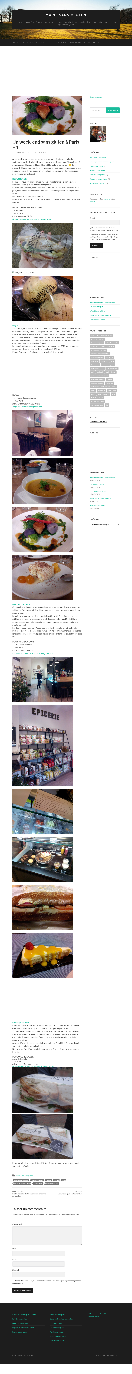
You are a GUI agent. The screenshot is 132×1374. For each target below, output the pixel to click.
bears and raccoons (21, 1180)
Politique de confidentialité (97, 1314)
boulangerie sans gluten (104, 335)
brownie (94, 339)
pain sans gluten (112, 368)
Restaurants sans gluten (33, 42)
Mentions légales (93, 1316)
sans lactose (112, 390)
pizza (92, 376)
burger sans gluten (97, 343)
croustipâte (95, 350)
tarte (113, 394)
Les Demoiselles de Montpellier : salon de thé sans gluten (29, 1193)
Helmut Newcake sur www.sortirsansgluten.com (31, 219)
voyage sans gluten (97, 405)
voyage (101, 397)
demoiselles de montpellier (99, 354)
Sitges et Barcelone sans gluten (101, 315)
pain (103, 368)
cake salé (108, 343)
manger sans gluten (108, 365)
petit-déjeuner (110, 372)
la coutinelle (95, 365)
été (107, 405)
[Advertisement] (66, 70)
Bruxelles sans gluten (97, 320)
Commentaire (18, 1224)
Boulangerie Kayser (20, 1022)
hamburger (104, 361)
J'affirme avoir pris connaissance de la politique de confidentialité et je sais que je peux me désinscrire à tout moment (104, 236)
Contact (96, 42)
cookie (102, 346)
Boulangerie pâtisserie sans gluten (102, 162)
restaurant (109, 383)
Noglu (15, 325)
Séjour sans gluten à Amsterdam (70, 1192)
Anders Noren (108, 1355)
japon (112, 361)
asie (92, 335)
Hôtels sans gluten (96, 166)
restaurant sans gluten (22, 1183)
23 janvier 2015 (18, 152)
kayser (49, 1180)
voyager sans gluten (97, 401)
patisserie (100, 372)
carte (116, 343)
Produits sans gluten (97, 170)
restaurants (95, 387)
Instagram (107, 199)
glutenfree (94, 361)
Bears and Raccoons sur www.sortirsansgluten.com (32, 653)
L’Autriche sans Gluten (98, 311)
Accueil (15, 42)
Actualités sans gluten (98, 157)
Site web (15, 1270)
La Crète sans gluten (97, 307)
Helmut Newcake (19, 179)
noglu (56, 1180)
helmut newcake (37, 1180)
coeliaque (94, 346)
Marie (30, 152)
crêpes (103, 350)
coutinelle (110, 346)
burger (101, 339)
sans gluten (38, 1183)
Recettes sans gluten (57, 42)
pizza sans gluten (102, 376)
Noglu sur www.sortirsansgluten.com (27, 406)
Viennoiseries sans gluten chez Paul (102, 302)
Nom (14, 1248)
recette (109, 379)
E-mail (15, 1259)
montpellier (95, 368)
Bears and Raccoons (21, 604)
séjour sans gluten (51, 1183)
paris (64, 1180)
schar (93, 394)
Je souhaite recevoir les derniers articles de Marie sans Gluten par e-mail (104, 229)
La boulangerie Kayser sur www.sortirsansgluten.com (33, 1066)
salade (93, 390)
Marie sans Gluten (66, 15)
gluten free (109, 357)
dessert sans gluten (97, 357)
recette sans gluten (97, 383)
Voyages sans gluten (79, 42)
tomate (93, 397)
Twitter (93, 201)
